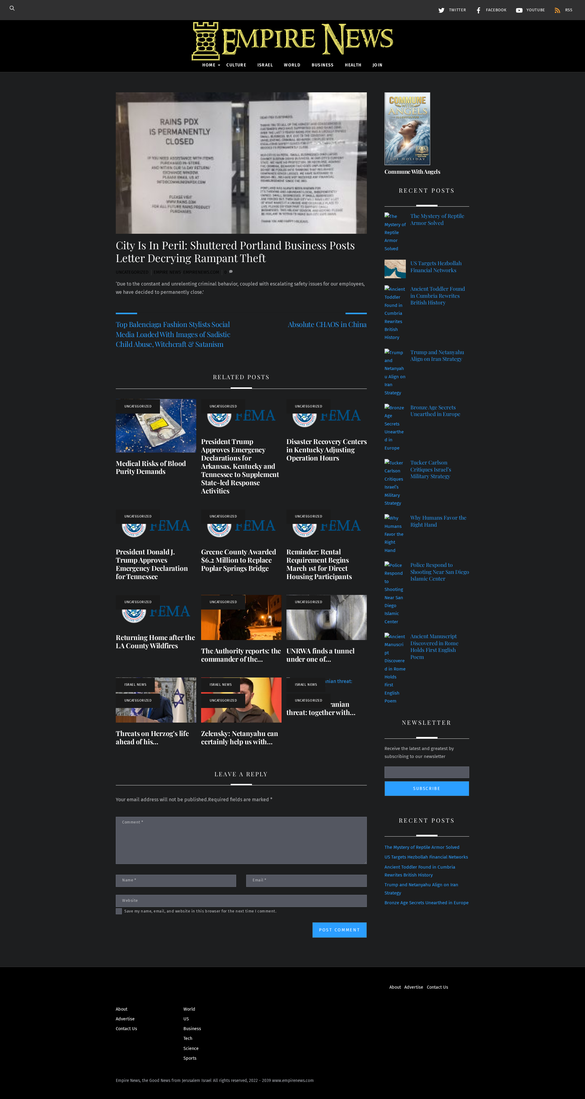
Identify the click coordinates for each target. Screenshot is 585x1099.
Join (378, 65)
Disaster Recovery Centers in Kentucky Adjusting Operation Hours (326, 449)
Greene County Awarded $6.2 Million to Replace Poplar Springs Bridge (238, 560)
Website (130, 900)
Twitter (457, 10)
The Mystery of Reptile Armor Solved (437, 219)
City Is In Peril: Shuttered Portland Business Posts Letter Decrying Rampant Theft (235, 251)
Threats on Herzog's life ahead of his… (152, 737)
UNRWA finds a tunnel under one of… (320, 654)
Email (260, 880)
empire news (167, 272)
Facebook (495, 10)
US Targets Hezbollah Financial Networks (436, 266)
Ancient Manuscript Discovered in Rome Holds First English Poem (434, 646)
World (292, 65)
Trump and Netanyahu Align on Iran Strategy (437, 355)
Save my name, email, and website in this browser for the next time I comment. (200, 911)
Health (353, 65)
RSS (568, 10)
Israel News (135, 685)
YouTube (535, 10)
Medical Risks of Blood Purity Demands (151, 467)
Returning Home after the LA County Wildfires (155, 641)
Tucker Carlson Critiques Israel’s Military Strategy (430, 469)
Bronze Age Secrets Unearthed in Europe (435, 411)
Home (208, 65)
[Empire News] (292, 52)
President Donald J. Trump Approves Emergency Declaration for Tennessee (152, 564)
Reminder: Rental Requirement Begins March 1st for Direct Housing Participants (319, 564)
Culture (236, 65)
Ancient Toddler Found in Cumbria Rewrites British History (437, 295)
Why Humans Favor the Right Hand (438, 521)
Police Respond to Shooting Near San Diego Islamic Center (439, 571)
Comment (133, 822)
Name (129, 880)
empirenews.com (201, 272)
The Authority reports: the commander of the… (241, 654)
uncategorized (132, 272)
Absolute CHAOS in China (327, 324)
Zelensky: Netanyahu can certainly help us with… (239, 737)
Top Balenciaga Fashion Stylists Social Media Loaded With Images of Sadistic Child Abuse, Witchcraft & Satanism (173, 334)
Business (323, 65)
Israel (265, 65)
